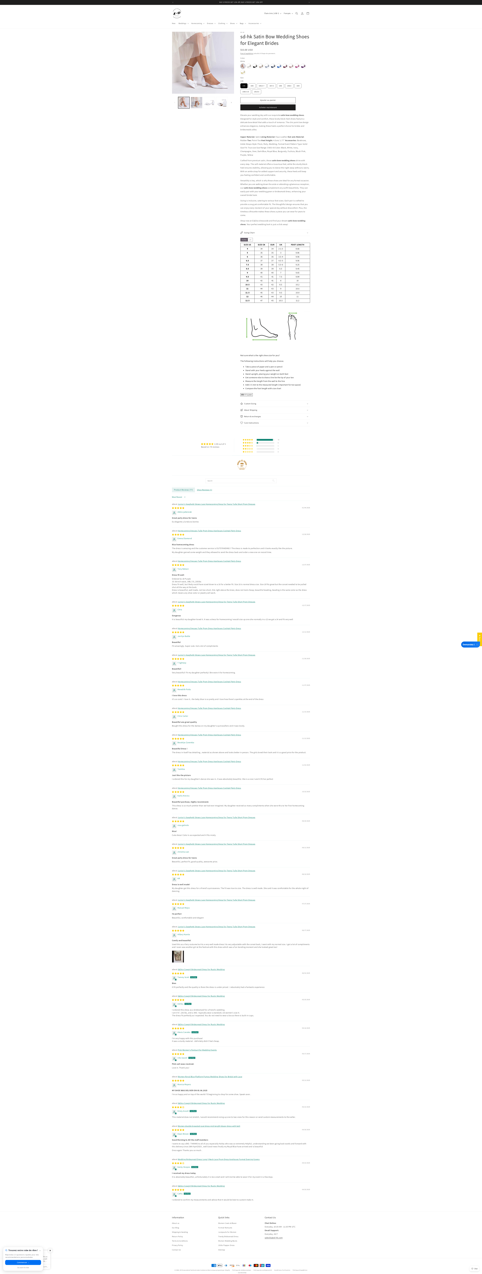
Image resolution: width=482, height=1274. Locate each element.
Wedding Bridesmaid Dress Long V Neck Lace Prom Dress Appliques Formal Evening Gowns (219, 1159)
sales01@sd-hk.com (274, 1237)
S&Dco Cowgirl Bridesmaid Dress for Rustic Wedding (201, 969)
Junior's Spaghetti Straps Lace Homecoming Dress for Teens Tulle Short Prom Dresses (216, 504)
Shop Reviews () (204, 489)
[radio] (242, 66)
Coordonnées (242, 1272)
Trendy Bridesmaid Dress (228, 1236)
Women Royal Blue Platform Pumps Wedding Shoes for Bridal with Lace (210, 1076)
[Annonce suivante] (309, 2)
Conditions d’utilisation (282, 1270)
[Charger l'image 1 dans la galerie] (184, 102)
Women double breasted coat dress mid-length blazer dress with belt (209, 1126)
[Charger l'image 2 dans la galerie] (196, 102)
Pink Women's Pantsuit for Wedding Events (197, 1050)
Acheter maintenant (268, 107)
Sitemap (221, 1250)
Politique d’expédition (300, 1270)
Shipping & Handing (180, 1232)
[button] (183, 23)
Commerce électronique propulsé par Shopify (215, 1270)
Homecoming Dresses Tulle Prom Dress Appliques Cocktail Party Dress (209, 530)
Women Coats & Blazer (227, 1223)
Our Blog (175, 1227)
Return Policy (177, 1236)
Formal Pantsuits (225, 1227)
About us (175, 1223)
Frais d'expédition (246, 53)
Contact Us (176, 1250)
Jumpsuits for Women (227, 1232)
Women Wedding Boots (227, 1241)
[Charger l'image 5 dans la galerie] (222, 102)
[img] (213, 444)
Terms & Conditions (180, 1241)
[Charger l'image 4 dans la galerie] (209, 102)
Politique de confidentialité (263, 1270)
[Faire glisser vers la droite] (231, 102)
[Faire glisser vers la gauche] (174, 102)
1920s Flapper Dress (226, 1245)
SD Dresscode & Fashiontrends (190, 1270)
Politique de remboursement (241, 1270)
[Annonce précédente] (173, 2)
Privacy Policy (177, 1245)
